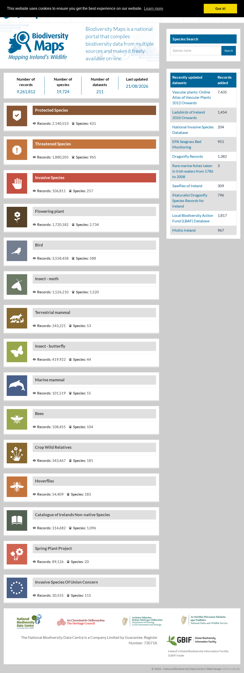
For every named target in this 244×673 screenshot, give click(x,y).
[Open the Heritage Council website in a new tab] (81, 624)
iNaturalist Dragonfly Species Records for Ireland (189, 200)
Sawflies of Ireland (187, 185)
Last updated (137, 79)
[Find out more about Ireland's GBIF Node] (191, 639)
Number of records (26, 82)
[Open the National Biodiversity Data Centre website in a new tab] (29, 624)
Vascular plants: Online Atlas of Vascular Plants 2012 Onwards (191, 97)
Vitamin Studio (231, 669)
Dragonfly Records (187, 156)
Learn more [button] (153, 8)
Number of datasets (100, 82)
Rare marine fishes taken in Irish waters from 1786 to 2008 (192, 171)
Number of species (63, 82)
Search (228, 50)
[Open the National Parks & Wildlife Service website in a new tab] (204, 624)
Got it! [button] (220, 9)
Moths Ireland (184, 230)
